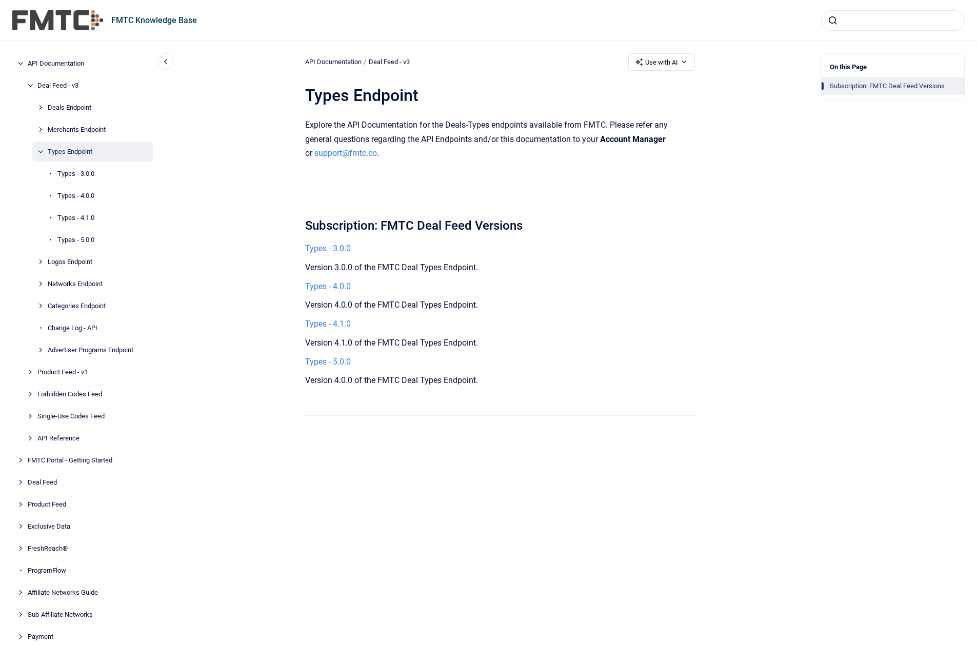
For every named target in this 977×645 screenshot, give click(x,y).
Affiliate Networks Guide (63, 592)
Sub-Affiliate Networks (60, 614)
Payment (40, 636)
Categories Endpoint (77, 306)
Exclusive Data (49, 526)
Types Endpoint (70, 151)
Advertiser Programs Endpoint (90, 350)
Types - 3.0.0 (75, 173)
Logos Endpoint (70, 262)
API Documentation (56, 63)
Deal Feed (42, 482)
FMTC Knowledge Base (154, 20)
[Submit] (833, 20)
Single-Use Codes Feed (71, 416)
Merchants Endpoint (77, 129)
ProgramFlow (47, 570)
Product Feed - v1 (62, 372)
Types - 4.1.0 (75, 217)
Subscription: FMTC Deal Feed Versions (887, 86)
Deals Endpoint (69, 107)
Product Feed (47, 504)
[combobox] (893, 20)
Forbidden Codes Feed (69, 394)
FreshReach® (48, 548)
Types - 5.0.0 (75, 240)
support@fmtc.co (345, 153)
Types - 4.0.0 (75, 195)
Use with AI (661, 62)
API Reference (58, 438)
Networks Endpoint (75, 284)
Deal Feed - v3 (57, 85)
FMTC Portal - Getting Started (70, 460)
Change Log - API (72, 328)
